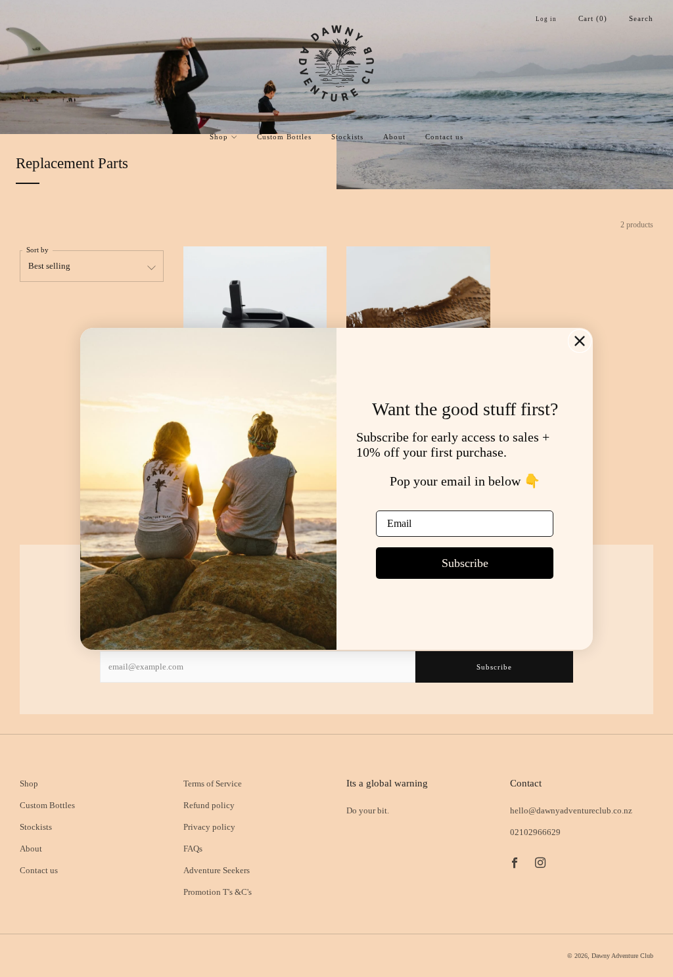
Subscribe (465, 563)
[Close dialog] (579, 341)
